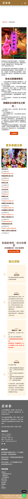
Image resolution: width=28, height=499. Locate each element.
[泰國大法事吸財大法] (14, 214)
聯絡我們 (3, 488)
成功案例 (3, 482)
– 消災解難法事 (5, 477)
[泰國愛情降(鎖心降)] (14, 173)
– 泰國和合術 (4, 475)
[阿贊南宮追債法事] (14, 221)
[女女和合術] (14, 187)
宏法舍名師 (4, 481)
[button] (25, 3)
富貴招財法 (4, 169)
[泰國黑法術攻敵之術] (14, 201)
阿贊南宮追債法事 (6, 224)
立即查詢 (14, 133)
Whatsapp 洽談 (14, 251)
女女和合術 (4, 189)
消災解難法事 (5, 171)
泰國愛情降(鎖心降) (7, 176)
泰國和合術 (4, 196)
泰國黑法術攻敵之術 (7, 203)
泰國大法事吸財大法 (7, 217)
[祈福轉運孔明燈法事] (14, 208)
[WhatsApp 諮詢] (24, 496)
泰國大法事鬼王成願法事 (8, 231)
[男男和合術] (14, 180)
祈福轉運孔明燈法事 (7, 210)
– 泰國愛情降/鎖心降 (6, 474)
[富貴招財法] (14, 158)
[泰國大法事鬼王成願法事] (14, 228)
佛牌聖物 (3, 484)
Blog (2, 486)
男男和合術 (4, 183)
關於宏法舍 (4, 479)
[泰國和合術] (14, 194)
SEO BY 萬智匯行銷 (19, 497)
